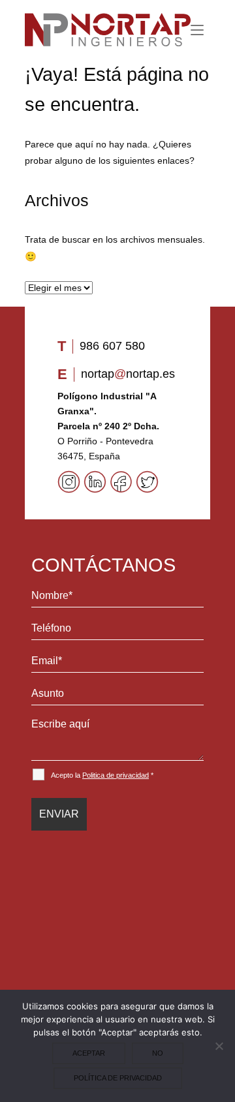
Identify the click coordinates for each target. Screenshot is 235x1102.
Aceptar (88, 1053)
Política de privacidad (118, 1078)
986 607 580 (112, 345)
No (157, 1053)
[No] (218, 1045)
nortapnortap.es (128, 373)
